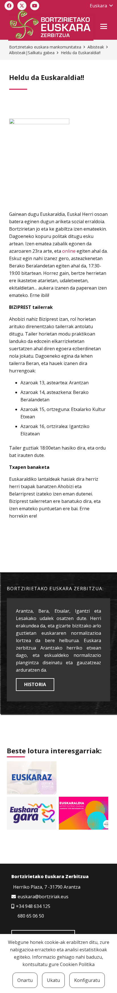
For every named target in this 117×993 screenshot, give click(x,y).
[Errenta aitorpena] (32, 777)
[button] (101, 5)
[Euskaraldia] (83, 813)
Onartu (25, 980)
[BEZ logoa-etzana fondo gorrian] (51, 25)
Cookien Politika (77, 964)
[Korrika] (32, 813)
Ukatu (53, 980)
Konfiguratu (87, 980)
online (69, 251)
